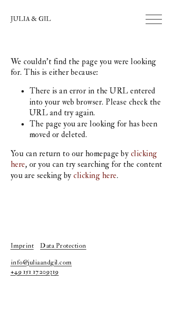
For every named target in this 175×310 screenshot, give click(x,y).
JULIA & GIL (31, 18)
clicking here (95, 175)
